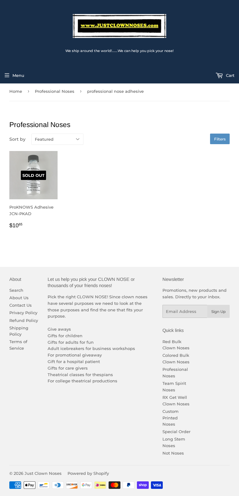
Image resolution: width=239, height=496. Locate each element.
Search (16, 290)
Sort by (17, 139)
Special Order (176, 431)
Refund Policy (23, 320)
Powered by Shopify (88, 473)
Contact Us (20, 305)
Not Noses (173, 453)
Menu (18, 75)
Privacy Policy (23, 312)
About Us (19, 297)
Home (15, 91)
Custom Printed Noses (170, 418)
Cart (229, 75)
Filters (220, 139)
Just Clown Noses (43, 473)
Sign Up (218, 311)
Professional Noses (54, 91)
